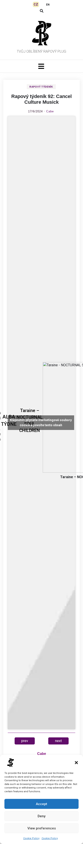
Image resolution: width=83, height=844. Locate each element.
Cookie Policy (31, 838)
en (48, 4)
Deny (41, 816)
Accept (41, 804)
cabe (50, 111)
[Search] (41, 11)
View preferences (41, 828)
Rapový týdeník (41, 86)
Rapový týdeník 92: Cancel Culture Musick (41, 99)
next (58, 741)
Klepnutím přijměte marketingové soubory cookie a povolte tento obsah (41, 422)
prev (24, 741)
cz (36, 4)
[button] (76, 762)
